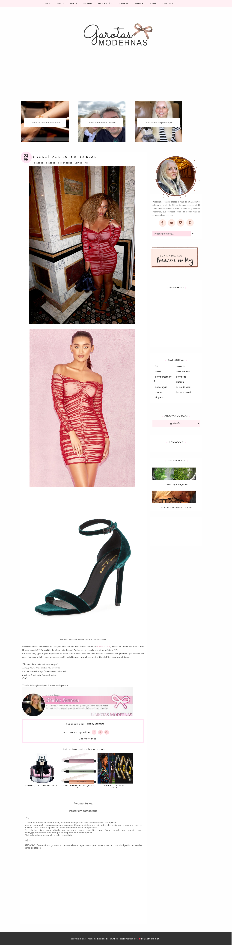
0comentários (87, 738)
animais (180, 366)
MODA (60, 3)
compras (181, 376)
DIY (156, 366)
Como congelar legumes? (176, 484)
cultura (180, 382)
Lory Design (153, 938)
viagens (159, 397)
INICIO (48, 3)
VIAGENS (87, 3)
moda (158, 392)
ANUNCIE (138, 3)
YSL (86, 162)
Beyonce (38, 162)
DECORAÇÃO (105, 3)
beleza (158, 371)
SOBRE (153, 3)
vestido (78, 162)
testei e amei (183, 392)
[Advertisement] (116, 77)
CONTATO (168, 3)
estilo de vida (183, 387)
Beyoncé (50, 162)
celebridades (65, 162)
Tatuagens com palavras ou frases (177, 507)
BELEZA (73, 3)
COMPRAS (123, 3)
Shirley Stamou (95, 723)
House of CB (103, 646)
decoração (161, 387)
